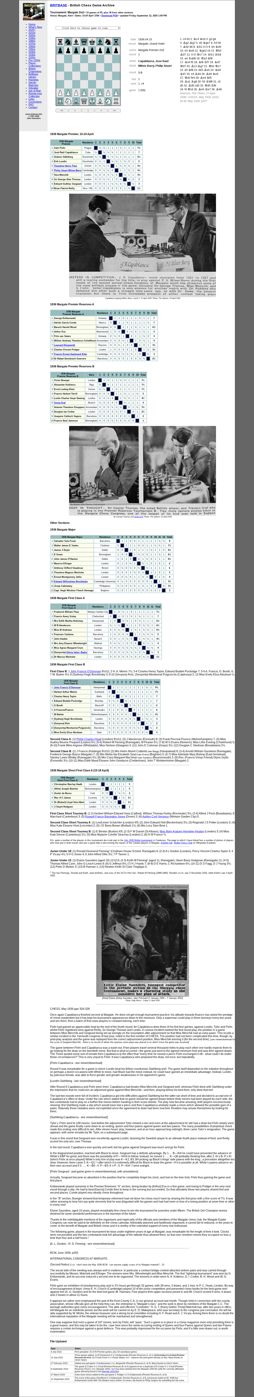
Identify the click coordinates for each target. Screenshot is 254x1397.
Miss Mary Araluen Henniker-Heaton (182, 831)
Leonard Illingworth (64, 345)
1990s (32, 38)
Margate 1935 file (110, 1371)
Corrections (35, 101)
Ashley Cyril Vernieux (155, 816)
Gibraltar (33, 88)
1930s (32, 54)
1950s (32, 49)
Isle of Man (35, 90)
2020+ (32, 30)
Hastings (34, 79)
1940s (32, 52)
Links (32, 99)
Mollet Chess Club (183, 843)
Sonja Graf (59, 402)
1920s (32, 57)
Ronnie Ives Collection (35, 95)
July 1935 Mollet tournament (138, 840)
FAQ (31, 104)
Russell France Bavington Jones (105, 816)
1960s (32, 46)
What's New (35, 27)
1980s (32, 41)
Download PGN (109, 15)
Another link (167, 843)
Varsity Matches (33, 84)
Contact (33, 107)
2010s (32, 32)
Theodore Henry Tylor (65, 166)
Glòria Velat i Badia (76, 652)
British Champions (35, 70)
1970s (32, 43)
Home (32, 24)
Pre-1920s (34, 60)
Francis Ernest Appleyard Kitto (70, 354)
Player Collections (35, 64)
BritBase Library (33, 75)
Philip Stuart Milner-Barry (67, 170)
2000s (32, 35)
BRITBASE (58, 5)
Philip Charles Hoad (88, 739)
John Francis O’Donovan (85, 671)
